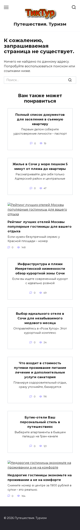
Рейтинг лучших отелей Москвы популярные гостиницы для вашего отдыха (39, 226)
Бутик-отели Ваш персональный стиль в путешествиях (40, 421)
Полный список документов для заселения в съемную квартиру (40, 119)
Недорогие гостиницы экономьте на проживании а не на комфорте (40, 477)
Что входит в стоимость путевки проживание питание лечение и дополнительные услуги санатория (40, 370)
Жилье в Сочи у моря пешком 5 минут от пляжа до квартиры (40, 166)
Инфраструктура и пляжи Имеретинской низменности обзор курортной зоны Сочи (40, 268)
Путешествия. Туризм (40, 24)
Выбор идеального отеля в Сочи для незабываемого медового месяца (40, 318)
